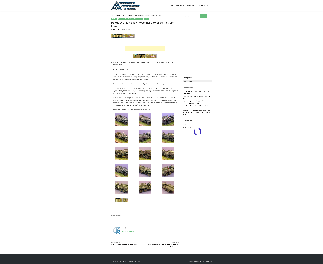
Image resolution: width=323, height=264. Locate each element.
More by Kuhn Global (128, 231)
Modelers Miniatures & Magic (131, 261)
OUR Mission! (180, 5)
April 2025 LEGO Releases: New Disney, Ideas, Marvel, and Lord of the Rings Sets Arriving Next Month (197, 112)
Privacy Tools (187, 127)
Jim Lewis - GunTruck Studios (125, 18)
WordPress (199, 261)
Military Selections (138, 18)
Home (172, 5)
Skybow (146, 18)
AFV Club (114, 18)
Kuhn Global (116, 29)
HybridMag (208, 261)
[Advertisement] (145, 48)
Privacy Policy (190, 5)
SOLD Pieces (201, 5)
